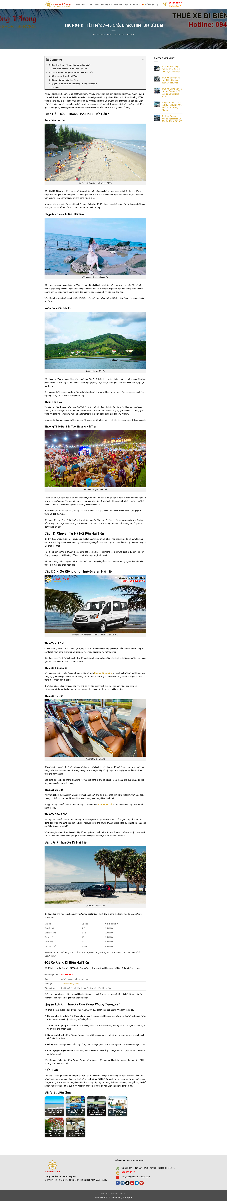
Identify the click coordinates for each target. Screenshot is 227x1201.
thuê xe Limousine (103, 673)
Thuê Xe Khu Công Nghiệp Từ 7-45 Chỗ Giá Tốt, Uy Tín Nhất (171, 69)
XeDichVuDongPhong (70, 984)
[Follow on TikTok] (127, 1183)
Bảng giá (134, 5)
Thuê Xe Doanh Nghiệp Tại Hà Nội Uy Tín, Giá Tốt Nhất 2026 (172, 118)
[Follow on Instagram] (122, 1183)
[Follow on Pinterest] (132, 1183)
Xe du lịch (105, 5)
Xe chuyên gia (92, 5)
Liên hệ (114, 1194)
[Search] (157, 4)
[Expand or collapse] (143, 59)
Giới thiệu (105, 1194)
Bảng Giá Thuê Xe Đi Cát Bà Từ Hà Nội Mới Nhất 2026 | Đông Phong (172, 106)
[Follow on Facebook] (118, 1183)
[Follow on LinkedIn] (137, 1183)
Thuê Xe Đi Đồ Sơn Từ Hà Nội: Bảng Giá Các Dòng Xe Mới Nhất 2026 (172, 93)
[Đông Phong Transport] (58, 5)
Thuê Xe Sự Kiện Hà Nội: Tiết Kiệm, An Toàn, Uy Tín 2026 (171, 80)
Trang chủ (79, 5)
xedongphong (127, 34)
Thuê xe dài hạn (121, 5)
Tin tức (122, 1194)
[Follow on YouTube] (141, 1183)
